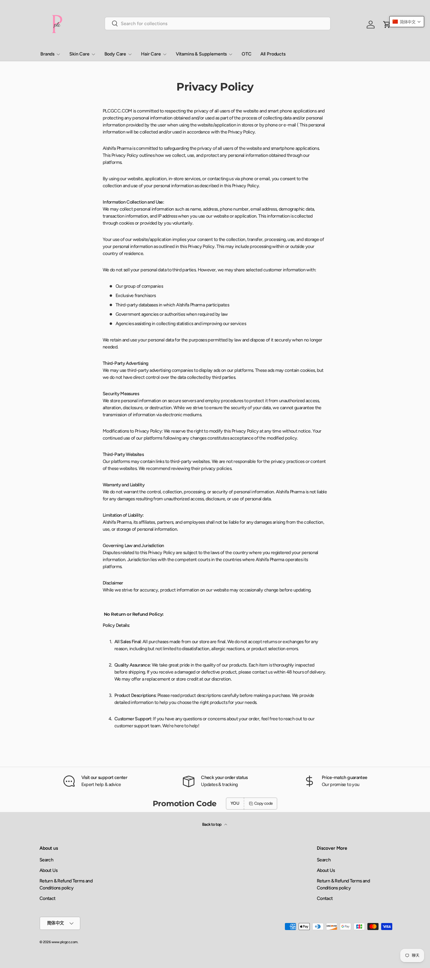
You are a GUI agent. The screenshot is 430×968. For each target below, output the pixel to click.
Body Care (115, 54)
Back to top (212, 824)
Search (46, 860)
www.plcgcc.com (64, 942)
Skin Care (79, 54)
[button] (407, 21)
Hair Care (151, 54)
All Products (272, 54)
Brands (47, 54)
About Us (48, 870)
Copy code (263, 803)
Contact (47, 898)
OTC (247, 54)
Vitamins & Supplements (201, 54)
